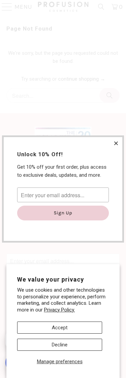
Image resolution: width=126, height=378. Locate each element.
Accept (60, 328)
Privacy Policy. (59, 310)
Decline (60, 345)
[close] (116, 143)
